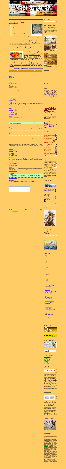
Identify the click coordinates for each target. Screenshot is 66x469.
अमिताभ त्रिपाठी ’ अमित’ (12, 157)
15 (45, 190)
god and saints (49, 91)
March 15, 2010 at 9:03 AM (13, 118)
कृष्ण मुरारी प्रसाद (11, 149)
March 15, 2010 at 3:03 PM (13, 155)
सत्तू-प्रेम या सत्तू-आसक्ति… (19, 22)
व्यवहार (56, 96)
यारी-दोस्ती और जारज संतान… (48, 302)
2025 (45, 256)
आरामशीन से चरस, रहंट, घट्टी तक (49, 284)
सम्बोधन (56, 98)
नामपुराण (49, 94)
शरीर (46, 98)
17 (46, 190)
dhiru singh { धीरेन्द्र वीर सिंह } (12, 163)
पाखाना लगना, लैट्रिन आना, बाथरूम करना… (50, 304)
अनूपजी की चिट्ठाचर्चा (47, 357)
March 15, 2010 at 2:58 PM (13, 151)
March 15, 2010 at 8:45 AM (13, 110)
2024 (45, 257)
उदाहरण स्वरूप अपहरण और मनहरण (49, 287)
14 (44, 190)
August (46, 275)
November (47, 272)
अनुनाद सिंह (10, 116)
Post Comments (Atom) (15, 211)
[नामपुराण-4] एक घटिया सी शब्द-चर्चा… (49, 286)
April (46, 280)
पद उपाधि (53, 94)
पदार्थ (44, 95)
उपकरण (52, 93)
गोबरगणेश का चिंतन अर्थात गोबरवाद (49, 314)
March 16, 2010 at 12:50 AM (13, 171)
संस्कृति (50, 98)
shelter (52, 92)
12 (52, 189)
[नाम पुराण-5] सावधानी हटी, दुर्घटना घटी (49, 285)
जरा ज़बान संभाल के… (47, 303)
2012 (45, 267)
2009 (45, 318)
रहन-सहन (51, 96)
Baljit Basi (10, 102)
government (55, 91)
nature (47, 92)
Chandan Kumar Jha (11, 77)
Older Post (41, 209)
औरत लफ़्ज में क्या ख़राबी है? (48, 307)
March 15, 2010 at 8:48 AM (13, 114)
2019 (45, 260)
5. (47, 198)
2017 (45, 261)
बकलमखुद (53, 95)
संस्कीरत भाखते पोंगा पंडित (48, 310)
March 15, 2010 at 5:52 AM (13, 91)
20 (49, 190)
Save (44, 50)
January (47, 317)
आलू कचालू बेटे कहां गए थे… (48, 308)
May (46, 279)
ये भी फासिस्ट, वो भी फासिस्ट (48, 292)
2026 (45, 255)
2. (45, 198)
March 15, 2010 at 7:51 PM (13, 165)
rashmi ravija (10, 132)
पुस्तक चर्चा (48, 95)
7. (48, 198)
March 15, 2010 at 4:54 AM (13, 87)
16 (52, 194)
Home (26, 209)
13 (53, 189)
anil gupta (10, 85)
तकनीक (45, 94)
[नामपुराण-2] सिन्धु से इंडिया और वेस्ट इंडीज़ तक (50, 291)
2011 (45, 268)
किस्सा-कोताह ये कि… (47, 290)
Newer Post (10, 209)
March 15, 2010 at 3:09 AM (13, 83)
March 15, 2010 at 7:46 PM (13, 161)
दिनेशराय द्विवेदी (10, 108)
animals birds (46, 90)
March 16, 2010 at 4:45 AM (13, 178)
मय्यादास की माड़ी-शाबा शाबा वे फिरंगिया (49, 301)
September (47, 274)
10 (50, 189)
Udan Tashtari (10, 89)
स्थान (47, 99)
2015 (45, 263)
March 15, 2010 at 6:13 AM (13, 96)
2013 (45, 266)
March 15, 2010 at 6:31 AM (13, 100)
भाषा (46, 96)
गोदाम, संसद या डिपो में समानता (48, 297)
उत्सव (48, 93)
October (47, 273)
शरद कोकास (10, 167)
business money (52, 90)
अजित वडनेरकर (11, 120)
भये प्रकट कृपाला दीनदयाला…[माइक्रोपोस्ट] (50, 309)
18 (47, 190)
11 (51, 189)
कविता (55, 93)
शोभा (9, 127)
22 (51, 190)
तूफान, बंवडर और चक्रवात (48, 296)
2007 (45, 321)
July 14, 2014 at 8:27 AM (12, 183)
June (46, 278)
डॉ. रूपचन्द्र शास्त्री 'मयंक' (12, 98)
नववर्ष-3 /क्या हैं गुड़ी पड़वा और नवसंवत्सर (49, 298)
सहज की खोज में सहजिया (48, 313)
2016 (45, 262)
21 (50, 190)
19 (48, 190)
